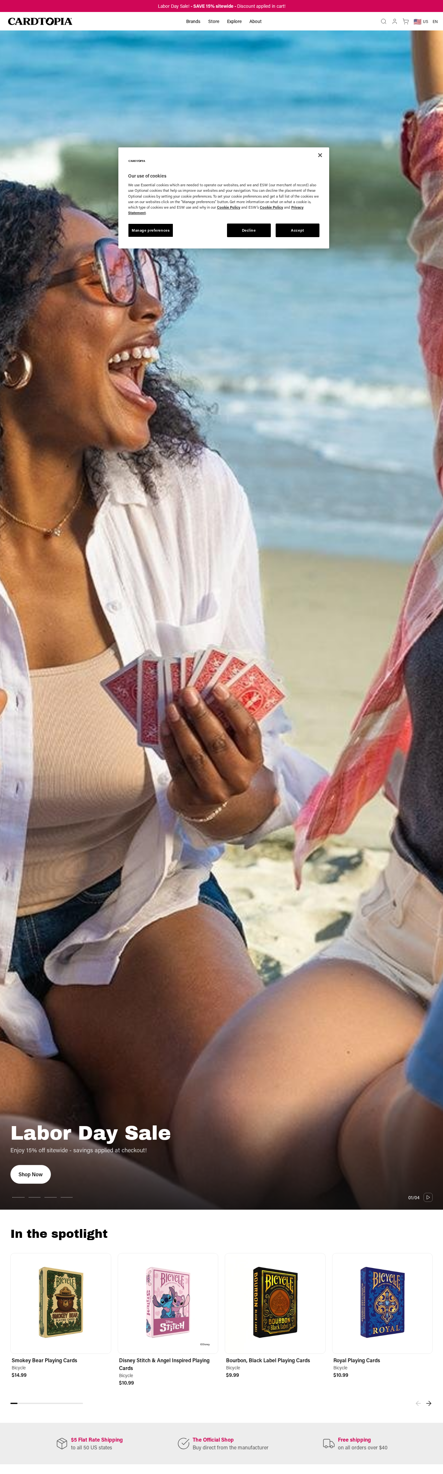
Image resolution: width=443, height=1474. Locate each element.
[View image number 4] (67, 1197)
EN (435, 21)
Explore (234, 21)
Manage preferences (151, 230)
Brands (193, 21)
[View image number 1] (18, 1197)
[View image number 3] (50, 1197)
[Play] (428, 1197)
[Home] (40, 21)
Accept (297, 230)
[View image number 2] (35, 1197)
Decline (249, 230)
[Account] (394, 21)
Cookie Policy (228, 207)
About (255, 21)
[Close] (320, 155)
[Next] (429, 1403)
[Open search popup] (383, 21)
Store (213, 21)
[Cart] (406, 21)
